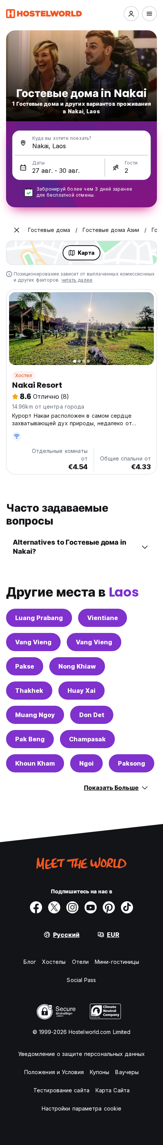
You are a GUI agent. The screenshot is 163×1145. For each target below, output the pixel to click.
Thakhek (29, 690)
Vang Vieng (33, 642)
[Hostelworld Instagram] (72, 907)
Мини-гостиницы (117, 962)
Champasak (87, 739)
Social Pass (81, 980)
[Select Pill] (131, 13)
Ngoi (86, 763)
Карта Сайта (113, 1090)
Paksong (131, 763)
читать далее (76, 280)
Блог (30, 962)
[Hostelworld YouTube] (91, 907)
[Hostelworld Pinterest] (109, 907)
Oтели (80, 962)
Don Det (91, 715)
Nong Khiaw (77, 666)
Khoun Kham (35, 763)
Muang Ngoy (35, 715)
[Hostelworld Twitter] (54, 907)
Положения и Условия (54, 1072)
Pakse (24, 666)
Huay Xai (81, 690)
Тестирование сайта (61, 1090)
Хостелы (54, 962)
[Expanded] (17, 230)
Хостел (23, 375)
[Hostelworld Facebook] (36, 907)
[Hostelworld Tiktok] (127, 907)
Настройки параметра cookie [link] (82, 1108)
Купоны (100, 1072)
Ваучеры (127, 1072)
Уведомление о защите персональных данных (81, 1054)
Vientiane (102, 618)
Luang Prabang (39, 618)
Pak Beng (30, 739)
